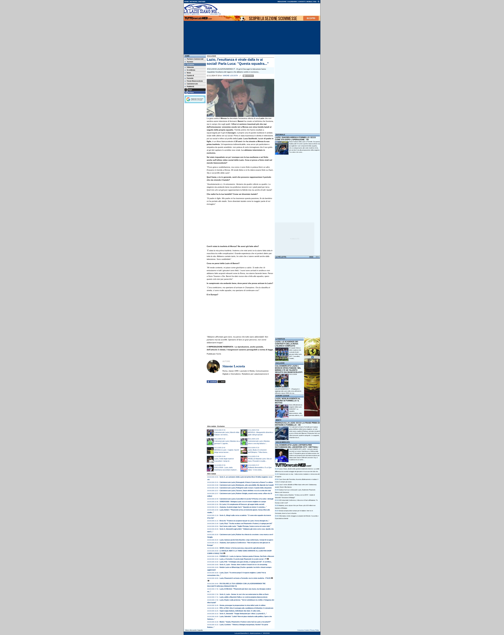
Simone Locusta (230, 76)
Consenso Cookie (303, 630)
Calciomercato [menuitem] (192, 84)
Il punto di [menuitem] (190, 75)
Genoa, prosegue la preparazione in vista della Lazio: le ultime (243, 605)
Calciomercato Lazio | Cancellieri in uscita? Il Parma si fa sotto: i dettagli (246, 499)
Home (187, 56)
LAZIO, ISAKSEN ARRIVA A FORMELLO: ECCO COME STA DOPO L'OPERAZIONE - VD (295, 138)
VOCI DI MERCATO (283, 442)
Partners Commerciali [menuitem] (195, 59)
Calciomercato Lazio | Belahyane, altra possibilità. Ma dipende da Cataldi (247, 485)
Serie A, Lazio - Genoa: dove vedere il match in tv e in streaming (243, 564)
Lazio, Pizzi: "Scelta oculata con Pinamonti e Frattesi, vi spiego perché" (246, 523)
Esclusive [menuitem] (190, 64)
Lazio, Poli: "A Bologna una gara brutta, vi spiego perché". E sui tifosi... (246, 562)
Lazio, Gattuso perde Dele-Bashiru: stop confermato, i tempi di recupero (246, 540)
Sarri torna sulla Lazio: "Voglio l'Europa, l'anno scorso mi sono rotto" (245, 526)
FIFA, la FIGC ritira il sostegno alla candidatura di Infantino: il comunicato (246, 608)
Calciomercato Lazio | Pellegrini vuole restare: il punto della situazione (246, 488)
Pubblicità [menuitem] (190, 86)
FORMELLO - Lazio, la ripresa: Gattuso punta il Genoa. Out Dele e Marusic (247, 556)
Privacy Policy (314, 630)
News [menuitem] (189, 73)
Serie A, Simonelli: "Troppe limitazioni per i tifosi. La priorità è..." (243, 614)
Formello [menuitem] (190, 78)
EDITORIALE (280, 135)
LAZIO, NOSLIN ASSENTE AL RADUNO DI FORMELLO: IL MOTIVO (287, 400)
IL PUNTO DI (280, 339)
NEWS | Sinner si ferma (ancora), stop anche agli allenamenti (242, 548)
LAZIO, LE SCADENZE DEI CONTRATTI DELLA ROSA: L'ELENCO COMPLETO (287, 344)
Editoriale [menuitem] (190, 67)
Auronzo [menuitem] (190, 62)
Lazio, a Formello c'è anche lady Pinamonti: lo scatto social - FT (243, 559)
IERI (317, 257)
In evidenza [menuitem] (191, 70)
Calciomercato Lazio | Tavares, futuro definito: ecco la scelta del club (245, 491)
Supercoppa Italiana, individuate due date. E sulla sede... (240, 611)
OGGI (311, 257)
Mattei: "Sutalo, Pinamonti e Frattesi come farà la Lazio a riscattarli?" (245, 622)
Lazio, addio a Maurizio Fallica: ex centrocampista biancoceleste (243, 597)
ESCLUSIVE (280, 363)
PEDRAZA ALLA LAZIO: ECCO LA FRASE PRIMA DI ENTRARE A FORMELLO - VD (297, 424)
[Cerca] (318, 1)
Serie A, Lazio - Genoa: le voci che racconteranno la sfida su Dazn (244, 594)
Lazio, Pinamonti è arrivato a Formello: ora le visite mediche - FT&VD (245, 578)
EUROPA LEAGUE (282, 396)
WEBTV (278, 420)
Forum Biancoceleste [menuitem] (195, 81)
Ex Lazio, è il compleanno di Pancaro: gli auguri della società (242, 504)
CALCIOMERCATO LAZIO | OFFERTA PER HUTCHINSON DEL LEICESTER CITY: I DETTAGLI (296, 446)
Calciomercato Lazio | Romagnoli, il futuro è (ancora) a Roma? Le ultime (246, 482)
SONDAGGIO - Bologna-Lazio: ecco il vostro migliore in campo (243, 502)
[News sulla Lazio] (201, 8)
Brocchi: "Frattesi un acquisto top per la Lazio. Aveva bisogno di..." (244, 521)
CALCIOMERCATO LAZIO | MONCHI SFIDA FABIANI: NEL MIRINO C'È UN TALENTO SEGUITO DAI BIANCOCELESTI (288, 369)
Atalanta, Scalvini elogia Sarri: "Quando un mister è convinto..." (243, 507)
